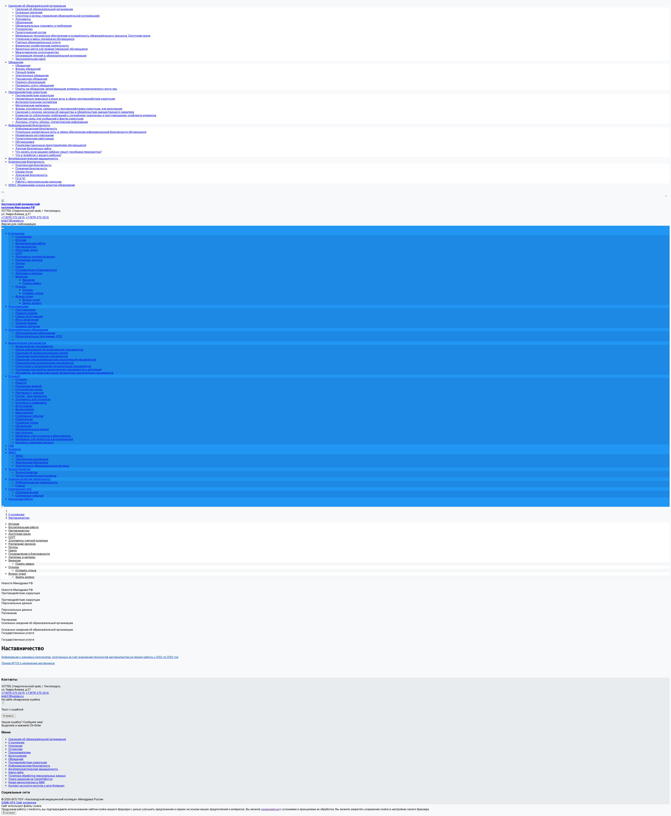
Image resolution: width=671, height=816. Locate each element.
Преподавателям (19, 752)
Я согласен (9, 812)
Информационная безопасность (29, 765)
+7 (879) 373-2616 (37, 693)
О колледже (16, 742)
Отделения (15, 746)
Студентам (15, 749)
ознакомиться (270, 809)
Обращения (15, 759)
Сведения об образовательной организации (37, 739)
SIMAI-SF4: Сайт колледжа (18, 802)
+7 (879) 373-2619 (12, 693)
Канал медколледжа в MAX (26, 782)
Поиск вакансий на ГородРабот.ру (30, 779)
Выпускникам (17, 755)
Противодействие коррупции (27, 762)
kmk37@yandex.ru (12, 696)
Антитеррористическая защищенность (33, 769)
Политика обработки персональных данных (37, 775)
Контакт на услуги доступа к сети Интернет (36, 785)
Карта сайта (15, 772)
